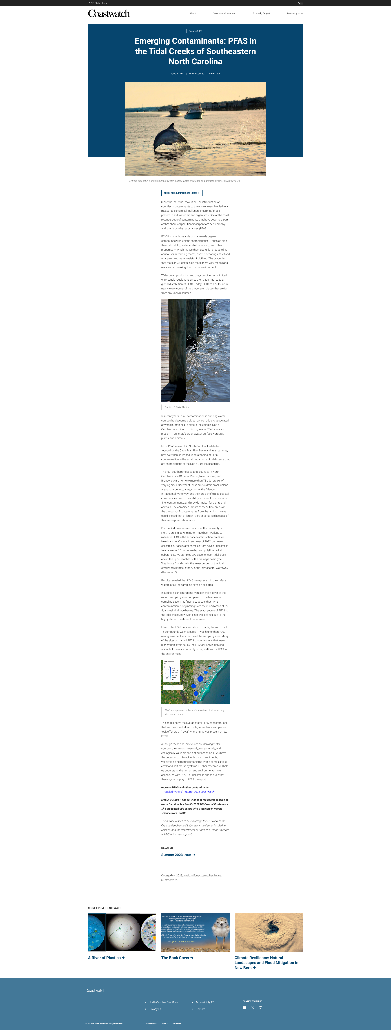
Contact (200, 1009)
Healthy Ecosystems (195, 875)
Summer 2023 (169, 879)
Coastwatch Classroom (224, 13)
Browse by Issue (295, 13)
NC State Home (99, 3)
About (193, 13)
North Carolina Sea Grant (164, 1002)
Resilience (215, 875)
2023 (179, 875)
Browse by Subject (261, 13)
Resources (177, 1023)
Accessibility (151, 1023)
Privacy (165, 1023)
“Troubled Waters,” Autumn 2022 (188, 791)
